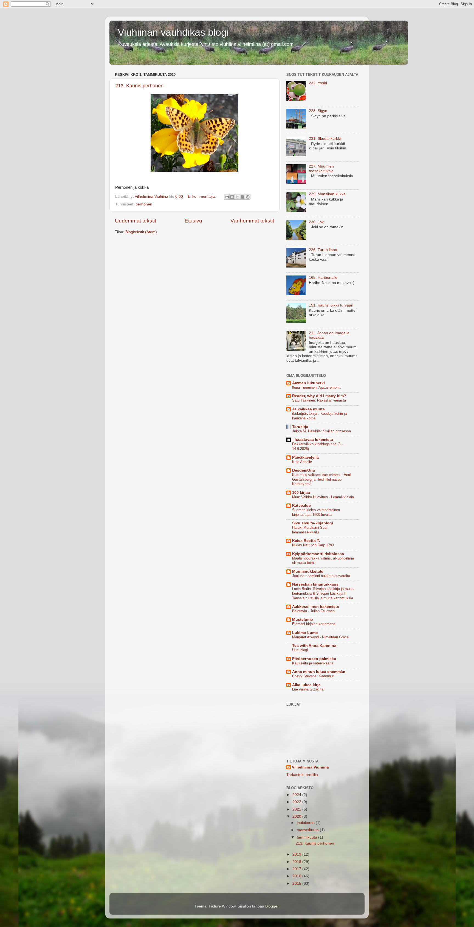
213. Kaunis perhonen (139, 85)
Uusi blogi (300, 650)
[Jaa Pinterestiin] (247, 197)
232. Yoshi (318, 83)
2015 (297, 883)
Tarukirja (300, 427)
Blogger (271, 906)
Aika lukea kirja (306, 685)
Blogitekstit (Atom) (141, 232)
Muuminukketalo (307, 571)
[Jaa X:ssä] (237, 197)
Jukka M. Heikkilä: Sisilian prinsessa (321, 431)
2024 (297, 795)
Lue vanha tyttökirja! (308, 689)
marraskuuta (308, 830)
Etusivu (193, 221)
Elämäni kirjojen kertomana (313, 624)
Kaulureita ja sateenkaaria (312, 663)
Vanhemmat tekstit (252, 221)
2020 (297, 816)
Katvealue (301, 505)
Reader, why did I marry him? (319, 396)
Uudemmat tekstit (135, 221)
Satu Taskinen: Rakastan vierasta (319, 400)
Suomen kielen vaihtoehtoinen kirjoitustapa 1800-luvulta (316, 512)
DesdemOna (303, 470)
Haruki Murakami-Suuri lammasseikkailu (310, 529)
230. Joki (317, 222)
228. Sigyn (318, 111)
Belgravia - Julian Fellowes (313, 611)
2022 (297, 802)
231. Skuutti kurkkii (325, 139)
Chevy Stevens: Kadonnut (313, 676)
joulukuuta (306, 823)
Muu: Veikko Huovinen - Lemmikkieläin (323, 497)
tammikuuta (307, 837)
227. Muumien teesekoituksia (321, 168)
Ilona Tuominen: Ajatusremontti (317, 387)
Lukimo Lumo (305, 633)
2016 (297, 876)
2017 (297, 869)
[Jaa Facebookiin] (242, 197)
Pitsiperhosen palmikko (314, 659)
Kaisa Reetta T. (306, 541)
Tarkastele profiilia (302, 775)
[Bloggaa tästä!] (232, 197)
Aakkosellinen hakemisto (315, 607)
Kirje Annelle (302, 462)
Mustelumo (302, 619)
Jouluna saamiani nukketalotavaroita (321, 576)
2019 (297, 854)
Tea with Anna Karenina (314, 646)
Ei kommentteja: (202, 196)
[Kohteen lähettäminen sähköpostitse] (227, 197)
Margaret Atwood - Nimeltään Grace (320, 637)
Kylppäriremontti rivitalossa (318, 554)
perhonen (144, 204)
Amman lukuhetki (308, 383)
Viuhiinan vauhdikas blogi (173, 32)
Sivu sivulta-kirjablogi (312, 523)
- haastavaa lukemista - (313, 440)
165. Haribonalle (323, 277)
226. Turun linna (323, 250)
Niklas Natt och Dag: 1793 (313, 545)
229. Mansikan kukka (327, 194)
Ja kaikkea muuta (308, 409)
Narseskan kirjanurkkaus (315, 584)
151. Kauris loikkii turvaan (331, 305)
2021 (297, 809)
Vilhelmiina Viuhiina (310, 767)
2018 (297, 862)
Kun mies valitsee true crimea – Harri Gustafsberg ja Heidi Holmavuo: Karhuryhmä (321, 479)
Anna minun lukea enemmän (318, 672)
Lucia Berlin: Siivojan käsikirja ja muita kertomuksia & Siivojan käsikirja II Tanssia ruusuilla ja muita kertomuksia (323, 593)
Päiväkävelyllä (305, 457)
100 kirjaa (301, 493)
